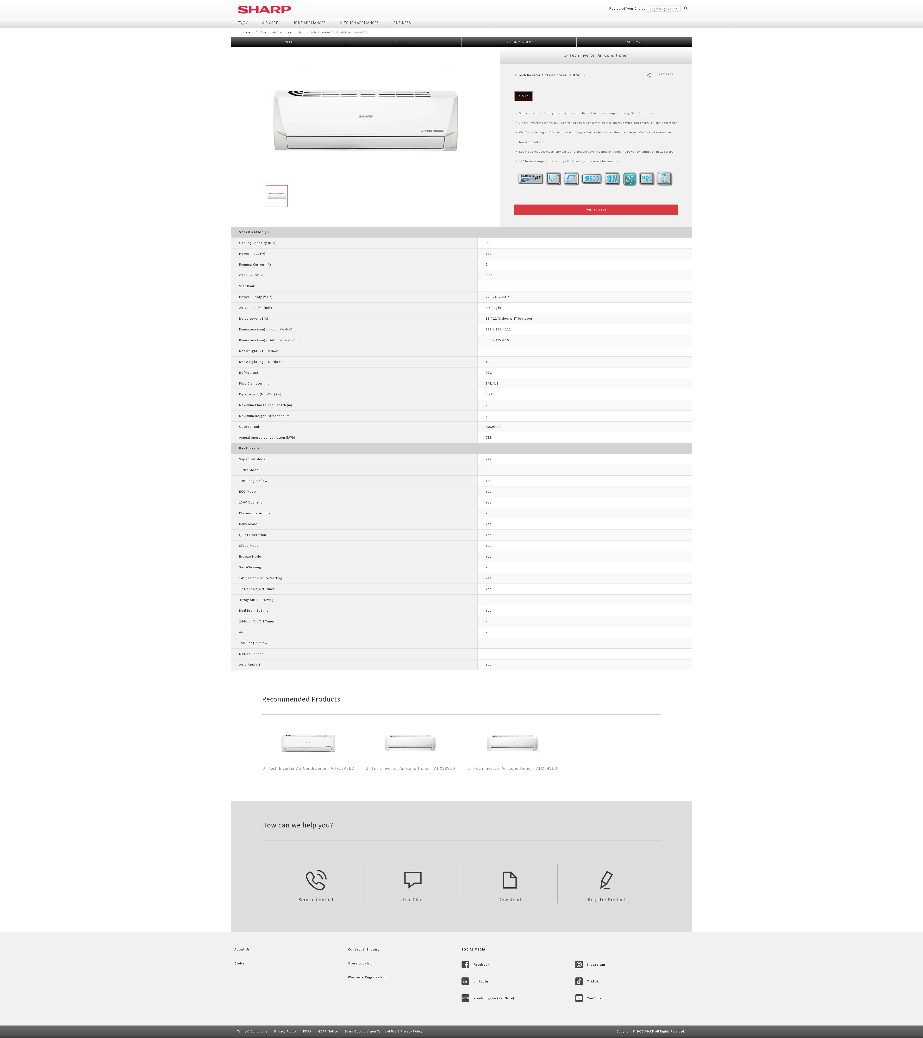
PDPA (307, 1031)
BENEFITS (288, 42)
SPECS (404, 42)
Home (246, 32)
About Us (242, 949)
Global (240, 963)
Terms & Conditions (252, 1031)
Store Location (361, 963)
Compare (666, 73)
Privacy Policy (285, 1031)
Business (402, 22)
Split (301, 32)
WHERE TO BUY (596, 209)
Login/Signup (661, 8)
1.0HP (523, 96)
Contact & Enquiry (364, 949)
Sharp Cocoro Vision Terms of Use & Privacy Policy (384, 1031)
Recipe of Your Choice (627, 8)
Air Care (270, 22)
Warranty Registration (367, 977)
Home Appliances (309, 22)
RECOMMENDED (518, 42)
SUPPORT (634, 42)
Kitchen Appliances (359, 22)
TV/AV (243, 22)
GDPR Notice (328, 1031)
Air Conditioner (282, 32)
